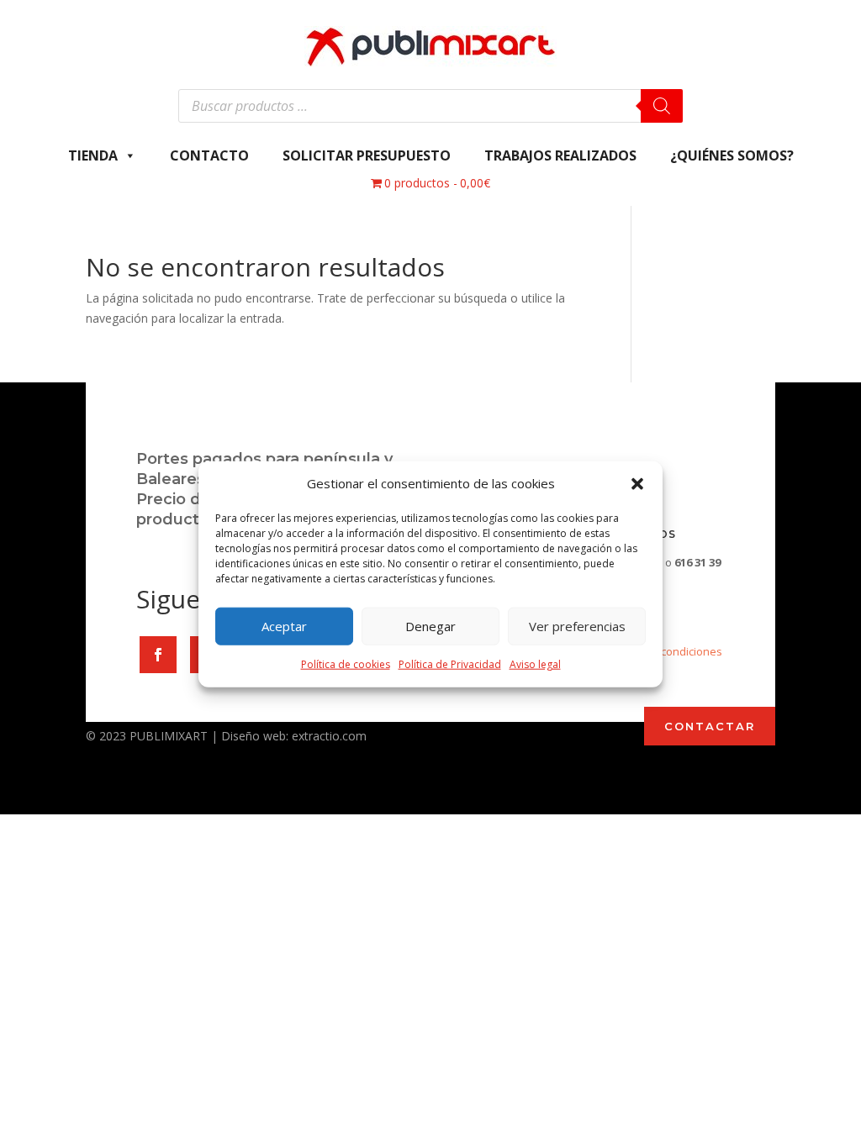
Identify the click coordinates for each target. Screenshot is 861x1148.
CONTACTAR (709, 726)
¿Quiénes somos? (732, 155)
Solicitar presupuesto (367, 155)
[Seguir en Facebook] (158, 654)
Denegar (430, 626)
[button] (637, 484)
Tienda (93, 155)
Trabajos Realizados (560, 155)
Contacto (209, 155)
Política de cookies (345, 664)
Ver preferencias (577, 626)
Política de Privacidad (450, 664)
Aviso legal (535, 664)
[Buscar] (662, 106)
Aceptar (284, 626)
